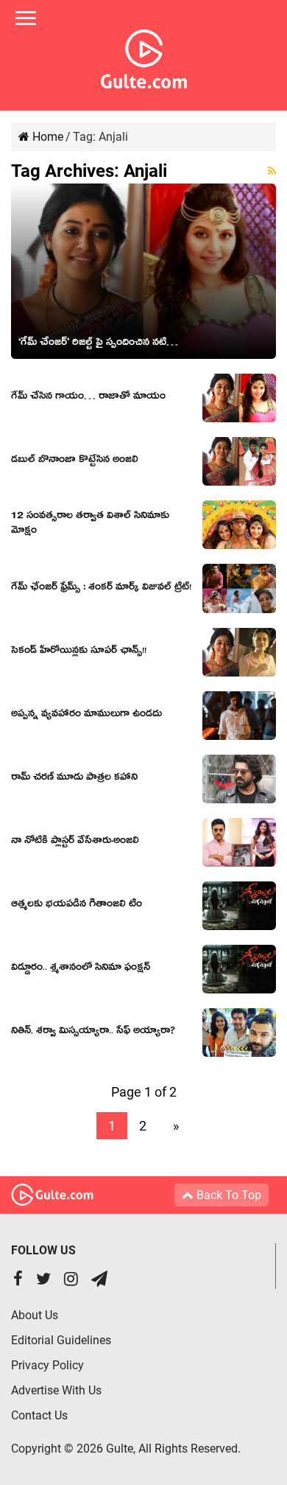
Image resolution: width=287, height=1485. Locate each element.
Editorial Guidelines (61, 1340)
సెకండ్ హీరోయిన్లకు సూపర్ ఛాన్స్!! (78, 652)
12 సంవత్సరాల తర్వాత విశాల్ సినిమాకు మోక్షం (90, 525)
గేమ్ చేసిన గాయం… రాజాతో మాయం (88, 398)
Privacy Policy (47, 1365)
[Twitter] (43, 1280)
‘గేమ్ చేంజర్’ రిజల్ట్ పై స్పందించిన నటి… (98, 344)
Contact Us (39, 1415)
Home (46, 137)
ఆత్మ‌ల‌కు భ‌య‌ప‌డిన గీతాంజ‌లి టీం (76, 905)
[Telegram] (99, 1280)
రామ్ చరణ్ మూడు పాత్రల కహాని (74, 779)
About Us (34, 1315)
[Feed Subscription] (272, 171)
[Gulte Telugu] (144, 56)
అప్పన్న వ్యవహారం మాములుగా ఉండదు (86, 715)
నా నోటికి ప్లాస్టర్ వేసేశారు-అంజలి (75, 842)
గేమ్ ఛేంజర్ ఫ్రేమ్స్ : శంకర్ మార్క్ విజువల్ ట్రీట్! (101, 588)
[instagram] (71, 1280)
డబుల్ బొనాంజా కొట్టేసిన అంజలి (74, 461)
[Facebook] (18, 1280)
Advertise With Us (56, 1390)
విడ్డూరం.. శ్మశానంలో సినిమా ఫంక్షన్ (80, 969)
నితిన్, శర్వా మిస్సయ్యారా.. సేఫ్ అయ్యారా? (93, 1032)
